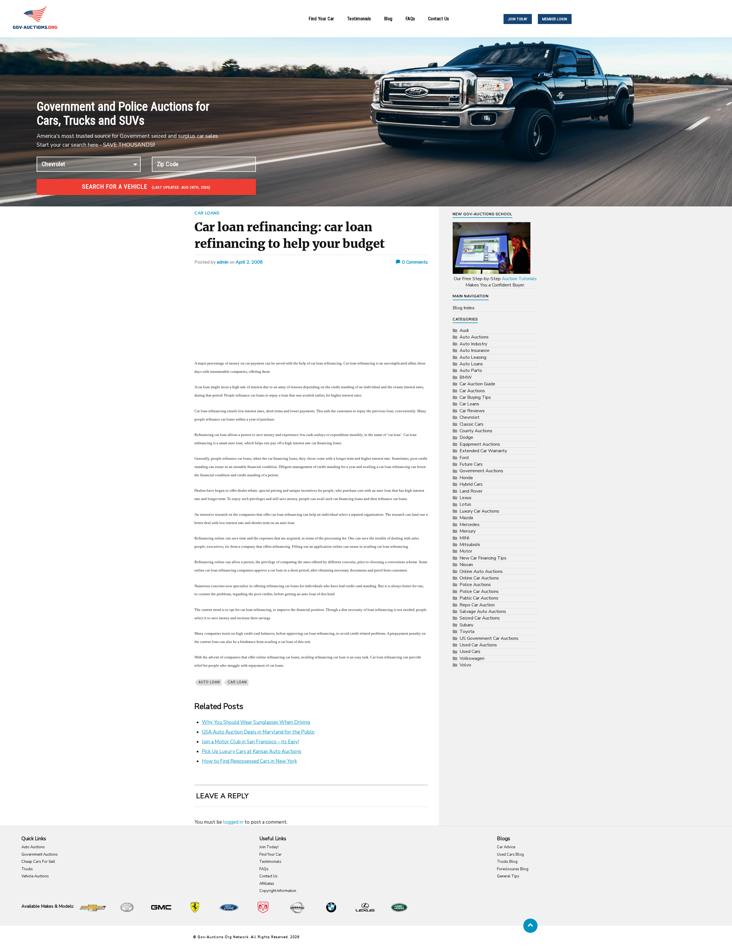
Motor (466, 551)
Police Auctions (475, 584)
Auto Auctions (474, 337)
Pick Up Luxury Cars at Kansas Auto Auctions (251, 751)
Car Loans (207, 213)
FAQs (410, 18)
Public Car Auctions (479, 598)
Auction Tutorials (519, 279)
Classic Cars (472, 424)
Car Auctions (472, 391)
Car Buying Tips (475, 397)
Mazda (466, 518)
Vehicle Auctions (35, 876)
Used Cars (470, 651)
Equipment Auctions (480, 444)
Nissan (466, 564)
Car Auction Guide (477, 384)
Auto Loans (471, 364)
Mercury (468, 531)
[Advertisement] (311, 316)
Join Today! (269, 847)
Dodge (466, 437)
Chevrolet (470, 417)
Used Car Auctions (478, 645)
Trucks (27, 869)
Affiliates (266, 883)
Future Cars (471, 464)
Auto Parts (471, 370)
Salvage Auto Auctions (483, 611)
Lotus (465, 504)
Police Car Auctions (479, 591)
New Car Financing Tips (483, 558)
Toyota (467, 631)
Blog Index (463, 308)
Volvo (465, 665)
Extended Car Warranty (483, 451)
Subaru (466, 625)
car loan (237, 682)
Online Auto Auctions (481, 571)
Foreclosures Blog (512, 869)
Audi (464, 330)
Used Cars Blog (510, 854)
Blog (388, 18)
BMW (466, 377)
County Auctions (476, 431)
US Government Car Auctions (489, 638)
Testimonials (359, 18)
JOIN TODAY (518, 19)
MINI (464, 538)
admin (222, 262)
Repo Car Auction (477, 605)
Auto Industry (473, 344)
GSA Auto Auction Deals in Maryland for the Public (258, 732)
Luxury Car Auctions (479, 511)
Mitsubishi (470, 544)
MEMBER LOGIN (554, 19)
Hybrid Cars (471, 484)
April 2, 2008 (249, 262)
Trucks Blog (507, 861)
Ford (464, 458)
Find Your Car (321, 18)
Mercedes (470, 524)
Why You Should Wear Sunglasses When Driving (256, 722)
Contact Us (438, 18)
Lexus (466, 498)
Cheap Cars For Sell (38, 861)
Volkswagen (472, 658)
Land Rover (471, 491)
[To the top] (530, 926)
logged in (233, 822)
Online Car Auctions (479, 578)
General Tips (508, 876)
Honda (466, 478)
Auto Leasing (473, 357)
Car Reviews (472, 411)
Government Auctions (481, 471)
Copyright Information (277, 890)
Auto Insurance (475, 350)
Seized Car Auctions (480, 618)
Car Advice (506, 847)
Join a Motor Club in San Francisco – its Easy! (250, 741)
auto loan (209, 682)
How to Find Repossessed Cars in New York (249, 761)
